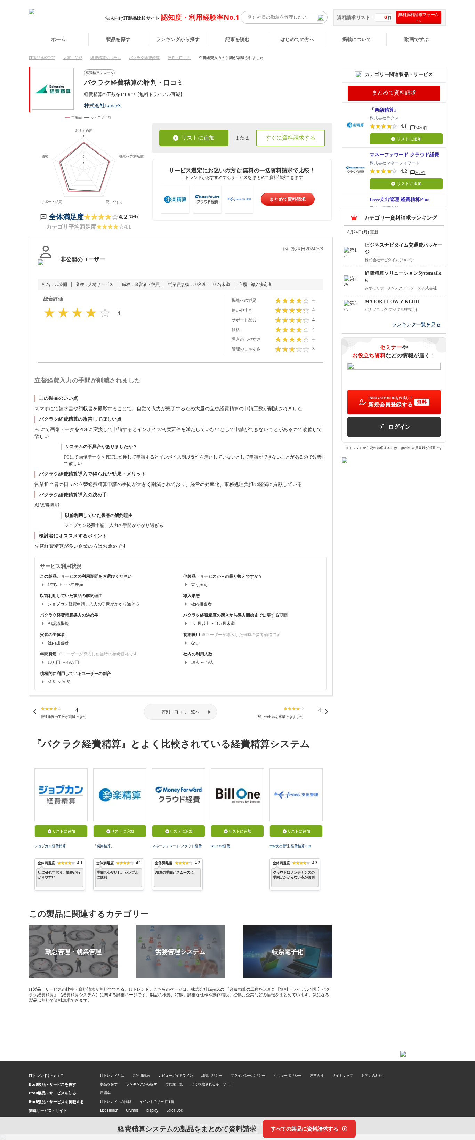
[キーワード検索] (320, 17)
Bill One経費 (220, 846)
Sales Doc (175, 1110)
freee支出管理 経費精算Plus (290, 846)
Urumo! (132, 1110)
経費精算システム (105, 58)
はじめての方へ (297, 39)
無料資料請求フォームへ (418, 17)
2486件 (421, 127)
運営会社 (317, 1075)
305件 (420, 172)
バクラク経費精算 (144, 58)
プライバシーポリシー (248, 1075)
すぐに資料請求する (290, 138)
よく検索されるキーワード (212, 1084)
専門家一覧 (174, 1084)
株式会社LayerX (102, 105)
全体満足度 (66, 217)
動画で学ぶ (416, 39)
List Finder (109, 1110)
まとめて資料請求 (287, 199)
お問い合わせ (371, 1075)
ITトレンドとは (112, 1075)
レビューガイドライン (175, 1075)
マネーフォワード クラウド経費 (177, 846)
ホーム (58, 39)
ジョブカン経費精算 (50, 846)
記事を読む (237, 39)
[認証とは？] (46, 266)
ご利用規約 (141, 1075)
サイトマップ (342, 1075)
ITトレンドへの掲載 (115, 1101)
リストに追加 (198, 138)
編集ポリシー (211, 1075)
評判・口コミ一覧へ (180, 712)
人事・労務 (72, 58)
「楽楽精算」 (103, 846)
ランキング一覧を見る (416, 324)
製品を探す (118, 39)
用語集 (105, 1092)
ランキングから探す (178, 39)
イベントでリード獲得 (156, 1101)
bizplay (152, 1110)
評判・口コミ (179, 58)
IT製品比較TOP (42, 58)
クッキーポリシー (287, 1075)
